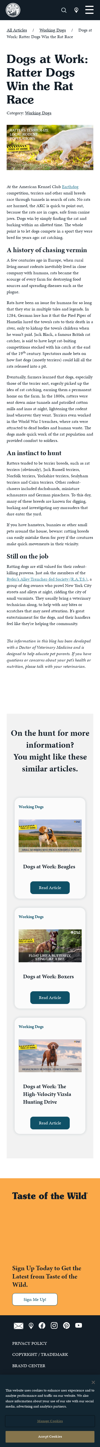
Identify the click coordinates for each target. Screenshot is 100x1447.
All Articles (17, 30)
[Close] (93, 1382)
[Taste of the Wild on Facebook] (45, 1325)
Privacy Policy (29, 1343)
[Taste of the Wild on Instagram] (57, 1325)
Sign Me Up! (35, 1299)
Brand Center (28, 1366)
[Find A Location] (34, 1325)
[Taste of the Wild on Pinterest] (69, 1325)
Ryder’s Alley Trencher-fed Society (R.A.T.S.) (47, 579)
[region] (50, 1411)
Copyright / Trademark (40, 1354)
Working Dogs (52, 30)
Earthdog (70, 186)
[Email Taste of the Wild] (21, 1325)
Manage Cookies (50, 1421)
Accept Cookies (50, 1436)
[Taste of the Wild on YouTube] (80, 1325)
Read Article (50, 887)
